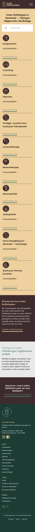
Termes (18, 519)
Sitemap (24, 519)
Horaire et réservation (9, 487)
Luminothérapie (7, 472)
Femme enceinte (8, 466)
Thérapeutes (6, 501)
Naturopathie (6, 463)
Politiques (11, 519)
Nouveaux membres (9, 490)
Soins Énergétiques (8, 460)
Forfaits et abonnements (10, 483)
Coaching (5, 469)
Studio (4, 480)
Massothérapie (7, 450)
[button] (31, 4)
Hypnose (5, 457)
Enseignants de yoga (9, 498)
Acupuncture (6, 453)
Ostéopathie (6, 447)
